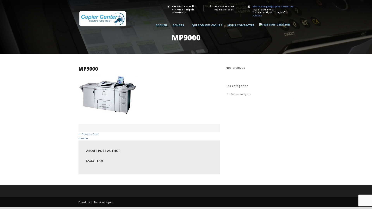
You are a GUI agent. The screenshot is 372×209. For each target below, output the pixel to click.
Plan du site (85, 202)
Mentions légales (104, 202)
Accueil (162, 25)
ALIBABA (257, 15)
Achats (178, 25)
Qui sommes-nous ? (207, 25)
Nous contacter (240, 25)
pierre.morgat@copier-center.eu (273, 6)
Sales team (94, 161)
